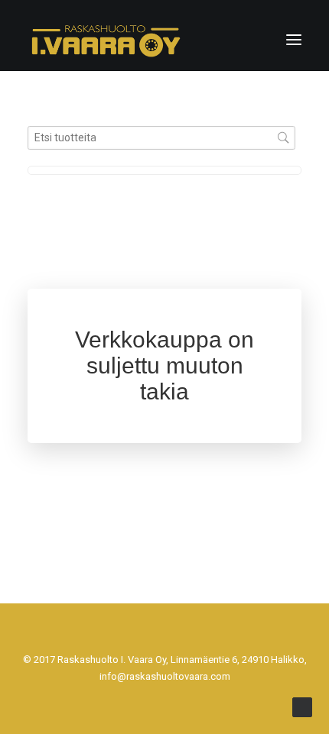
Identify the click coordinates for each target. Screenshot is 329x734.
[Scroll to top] (302, 706)
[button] (294, 39)
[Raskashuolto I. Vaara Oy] (106, 40)
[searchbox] (161, 138)
